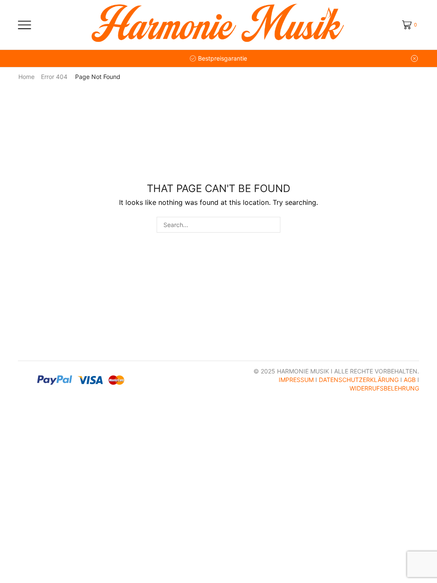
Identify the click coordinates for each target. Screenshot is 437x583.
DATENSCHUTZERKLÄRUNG (359, 379)
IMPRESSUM (296, 379)
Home (26, 76)
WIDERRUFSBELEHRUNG (384, 388)
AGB (410, 379)
